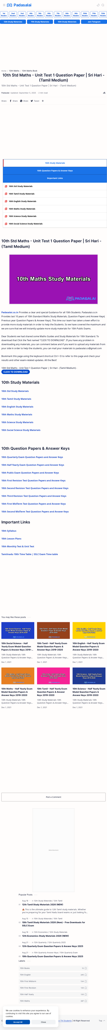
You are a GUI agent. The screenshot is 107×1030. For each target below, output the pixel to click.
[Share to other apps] (42, 101)
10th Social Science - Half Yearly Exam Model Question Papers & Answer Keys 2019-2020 (16, 646)
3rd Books (22, 14)
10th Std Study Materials (20, 186)
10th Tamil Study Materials (21, 193)
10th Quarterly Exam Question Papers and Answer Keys (32, 457)
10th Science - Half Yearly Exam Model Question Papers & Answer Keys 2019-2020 (89, 691)
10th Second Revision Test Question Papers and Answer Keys (34, 488)
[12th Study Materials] (43, 901)
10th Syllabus (8, 530)
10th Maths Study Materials (22, 208)
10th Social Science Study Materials (25, 223)
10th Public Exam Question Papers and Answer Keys (30, 472)
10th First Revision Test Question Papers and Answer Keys (33, 480)
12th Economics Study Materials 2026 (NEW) (45, 936)
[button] (98, 5)
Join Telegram (94, 22)
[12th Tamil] (58, 901)
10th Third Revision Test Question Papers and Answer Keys (33, 496)
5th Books (40, 14)
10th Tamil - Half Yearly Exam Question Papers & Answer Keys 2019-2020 (52, 691)
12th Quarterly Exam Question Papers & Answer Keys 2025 (52, 946)
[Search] (103, 5)
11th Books (94, 14)
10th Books (85, 14)
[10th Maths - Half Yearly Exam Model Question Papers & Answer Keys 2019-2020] (17, 675)
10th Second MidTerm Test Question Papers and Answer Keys (35, 511)
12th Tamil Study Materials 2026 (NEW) (42, 904)
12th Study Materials (13, 22)
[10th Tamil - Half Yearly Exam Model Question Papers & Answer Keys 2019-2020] (53, 630)
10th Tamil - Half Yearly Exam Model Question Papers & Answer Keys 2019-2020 (52, 646)
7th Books (58, 14)
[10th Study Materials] (43, 918)
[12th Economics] (41, 932)
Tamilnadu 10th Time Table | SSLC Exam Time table (29, 554)
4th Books (31, 14)
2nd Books (13, 14)
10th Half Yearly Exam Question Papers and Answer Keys (32, 464)
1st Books (4, 14)
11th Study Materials (40, 22)
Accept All (17, 1022)
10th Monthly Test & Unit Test (17, 546)
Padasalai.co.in (9, 312)
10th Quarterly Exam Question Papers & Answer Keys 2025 (52, 956)
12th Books (103, 14)
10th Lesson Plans (11, 538)
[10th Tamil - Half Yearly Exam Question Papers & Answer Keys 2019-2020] (53, 675)
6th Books (49, 14)
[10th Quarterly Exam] (69, 952)
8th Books (67, 14)
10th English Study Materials (22, 201)
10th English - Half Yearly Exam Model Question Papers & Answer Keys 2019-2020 (89, 646)
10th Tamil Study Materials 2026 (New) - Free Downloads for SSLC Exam (53, 924)
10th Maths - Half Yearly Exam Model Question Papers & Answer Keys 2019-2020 (16, 691)
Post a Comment (53, 797)
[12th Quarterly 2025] (57, 942)
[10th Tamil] (58, 918)
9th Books (76, 14)
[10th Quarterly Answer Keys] (46, 952)
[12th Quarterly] (41, 942)
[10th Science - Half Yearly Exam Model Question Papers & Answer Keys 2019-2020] (89, 675)
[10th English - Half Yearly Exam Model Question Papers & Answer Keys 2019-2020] (89, 630)
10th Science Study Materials (22, 216)
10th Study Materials (67, 22)
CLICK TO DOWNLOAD (15, 371)
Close (43, 1022)
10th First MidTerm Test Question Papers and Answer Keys (33, 503)
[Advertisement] (53, 131)
